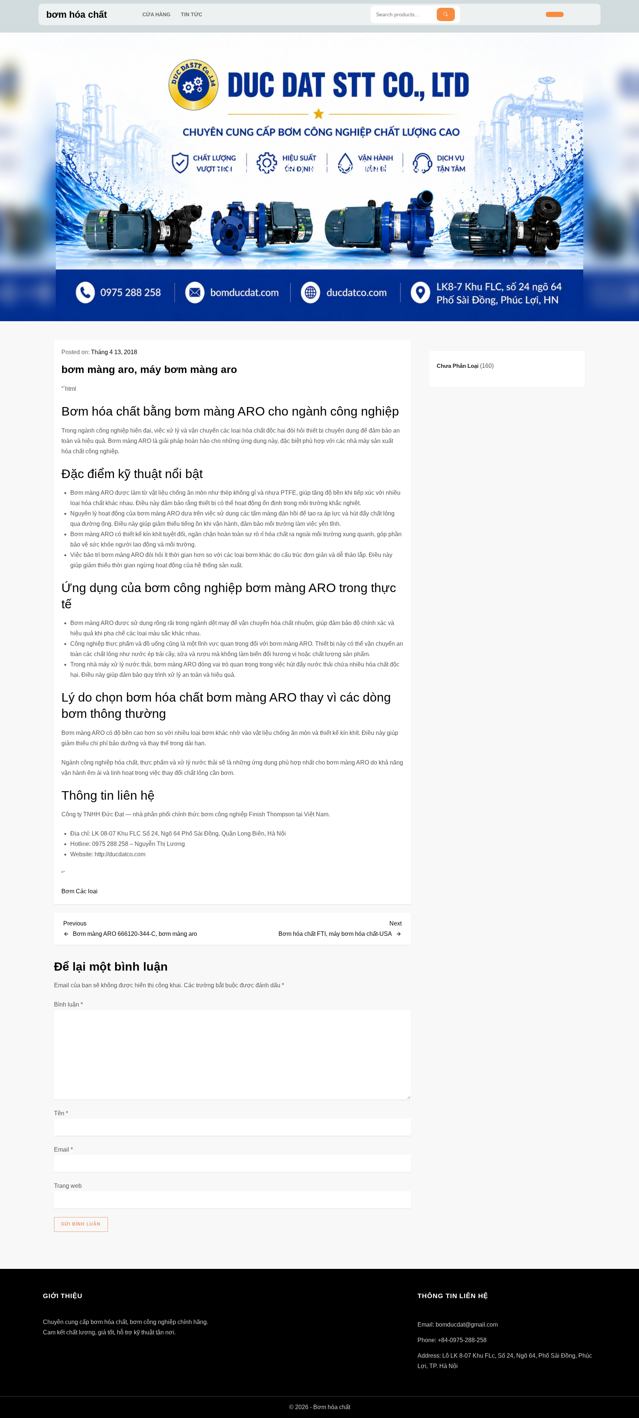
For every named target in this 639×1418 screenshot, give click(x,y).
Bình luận (68, 1004)
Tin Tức (191, 14)
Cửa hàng (156, 14)
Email (63, 1149)
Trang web (68, 1186)
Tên (61, 1113)
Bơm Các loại (292, 187)
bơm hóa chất (76, 14)
